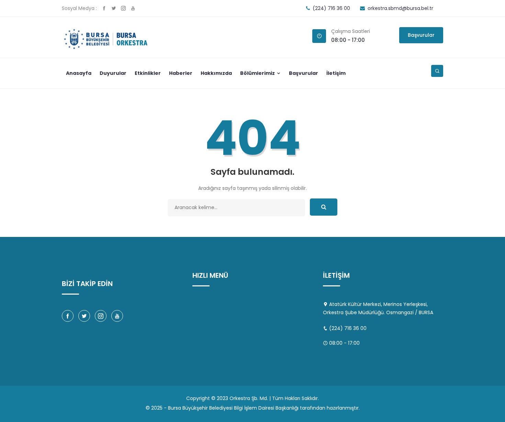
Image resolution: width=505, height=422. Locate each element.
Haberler (180, 73)
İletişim (336, 73)
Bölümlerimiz (258, 73)
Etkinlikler (148, 73)
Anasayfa (78, 73)
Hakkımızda (216, 73)
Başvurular (421, 35)
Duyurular (113, 73)
